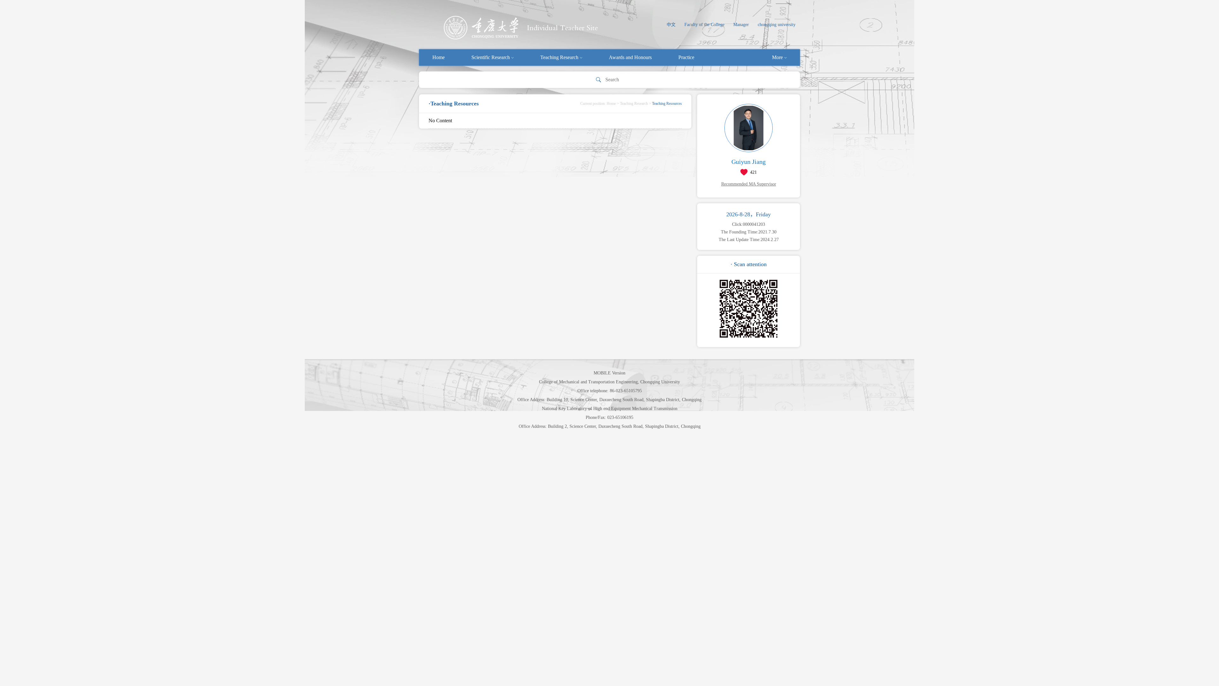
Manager (741, 24)
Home (438, 57)
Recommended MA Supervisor (748, 184)
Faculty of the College (704, 24)
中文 (671, 24)
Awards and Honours (630, 57)
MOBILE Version (609, 373)
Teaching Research (559, 57)
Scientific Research (490, 57)
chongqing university (777, 24)
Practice (686, 57)
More (777, 57)
